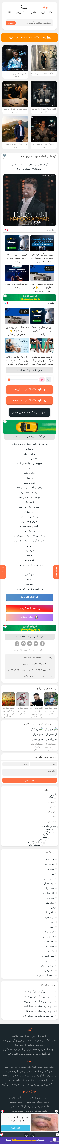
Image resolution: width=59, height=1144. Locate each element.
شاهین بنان (50, 912)
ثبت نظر (29, 780)
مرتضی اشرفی (47, 965)
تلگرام (17, 643)
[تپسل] (5, 295)
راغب (52, 922)
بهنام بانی (50, 898)
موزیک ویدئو (22, 12)
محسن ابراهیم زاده (46, 975)
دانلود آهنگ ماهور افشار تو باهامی (35, 156)
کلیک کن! (15, 1128)
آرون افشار (49, 883)
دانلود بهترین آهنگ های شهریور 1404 (38, 1001)
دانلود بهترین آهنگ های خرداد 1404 (39, 1016)
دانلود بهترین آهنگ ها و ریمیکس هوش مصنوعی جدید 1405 (29, 1076)
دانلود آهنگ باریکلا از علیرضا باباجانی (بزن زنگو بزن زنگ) (29, 1040)
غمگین (51, 821)
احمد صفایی (49, 879)
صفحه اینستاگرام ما (28, 608)
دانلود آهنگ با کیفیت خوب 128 (28, 400)
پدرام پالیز (50, 903)
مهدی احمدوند (48, 956)
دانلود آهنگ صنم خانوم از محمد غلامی (29, 1036)
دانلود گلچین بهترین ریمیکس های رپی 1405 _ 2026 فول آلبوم (29, 1084)
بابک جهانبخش (48, 893)
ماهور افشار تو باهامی (17, 669)
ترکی (51, 807)
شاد (52, 816)
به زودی (49, 829)
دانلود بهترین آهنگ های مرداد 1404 (39, 1006)
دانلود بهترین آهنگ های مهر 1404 (40, 996)
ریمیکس (50, 811)
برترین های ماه (49, 826)
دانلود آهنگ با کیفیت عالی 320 (28, 389)
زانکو (52, 927)
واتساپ (23, 643)
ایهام (52, 874)
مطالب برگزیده (35, 842)
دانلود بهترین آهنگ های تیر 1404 (40, 1011)
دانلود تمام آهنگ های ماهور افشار (29, 412)
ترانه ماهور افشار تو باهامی (40, 669)
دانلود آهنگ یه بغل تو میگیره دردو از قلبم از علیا (29, 1054)
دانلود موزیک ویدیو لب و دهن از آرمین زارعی (29, 1098)
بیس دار (50, 802)
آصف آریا (50, 888)
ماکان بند (50, 951)
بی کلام (47, 831)
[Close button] (56, 1111)
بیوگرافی (45, 834)
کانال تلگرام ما (28, 597)
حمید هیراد (50, 932)
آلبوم (42, 12)
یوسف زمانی (48, 946)
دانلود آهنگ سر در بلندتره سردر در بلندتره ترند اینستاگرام (29, 1049)
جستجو (11, 23)
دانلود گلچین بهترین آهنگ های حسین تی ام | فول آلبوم (29, 1067)
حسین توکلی (49, 936)
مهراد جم (50, 961)
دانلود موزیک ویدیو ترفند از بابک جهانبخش (29, 1106)
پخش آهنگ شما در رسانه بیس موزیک (27, 37)
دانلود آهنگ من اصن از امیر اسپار (29, 1045)
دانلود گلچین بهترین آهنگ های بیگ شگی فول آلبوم (30, 1080)
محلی (44, 837)
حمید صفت (49, 941)
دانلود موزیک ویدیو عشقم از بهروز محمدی (29, 1102)
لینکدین (29, 643)
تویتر (36, 643)
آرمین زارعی (49, 864)
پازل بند (51, 907)
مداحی (34, 12)
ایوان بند (51, 869)
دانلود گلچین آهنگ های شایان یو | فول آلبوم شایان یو (29, 1071)
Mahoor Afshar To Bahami (31, 657)
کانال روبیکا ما (27, 617)
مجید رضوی (49, 970)
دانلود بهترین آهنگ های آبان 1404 (40, 992)
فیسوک (42, 643)
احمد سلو (50, 859)
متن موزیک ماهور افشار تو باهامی (37, 676)
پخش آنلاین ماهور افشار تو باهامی (37, 664)
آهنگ (50, 12)
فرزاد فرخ (50, 917)
